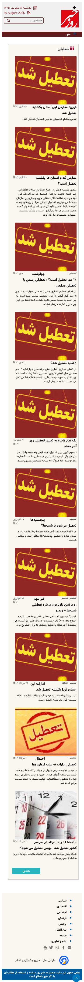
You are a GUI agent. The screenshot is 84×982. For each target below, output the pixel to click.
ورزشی (63, 924)
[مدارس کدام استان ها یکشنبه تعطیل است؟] (45, 151)
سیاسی (63, 901)
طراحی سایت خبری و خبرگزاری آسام (35, 960)
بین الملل (62, 930)
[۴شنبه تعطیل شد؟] (45, 336)
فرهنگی (63, 918)
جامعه (64, 936)
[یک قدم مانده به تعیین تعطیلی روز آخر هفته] (45, 413)
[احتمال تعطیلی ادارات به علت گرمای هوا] (45, 732)
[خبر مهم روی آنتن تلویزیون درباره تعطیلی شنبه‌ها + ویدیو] (45, 572)
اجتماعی (62, 912)
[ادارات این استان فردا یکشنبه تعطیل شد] (45, 657)
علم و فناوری (59, 941)
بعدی (26, 871)
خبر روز (40, 973)
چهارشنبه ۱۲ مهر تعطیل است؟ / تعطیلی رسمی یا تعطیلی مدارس (50, 280)
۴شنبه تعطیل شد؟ (63, 363)
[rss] (28, 13)
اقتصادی (62, 907)
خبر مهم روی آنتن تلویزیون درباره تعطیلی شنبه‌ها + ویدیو (54, 605)
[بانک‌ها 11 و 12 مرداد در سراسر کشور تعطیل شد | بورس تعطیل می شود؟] (45, 815)
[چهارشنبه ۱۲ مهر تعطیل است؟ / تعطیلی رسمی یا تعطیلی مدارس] (45, 247)
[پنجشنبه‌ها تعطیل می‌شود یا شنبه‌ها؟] (45, 492)
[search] (8, 21)
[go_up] (76, 978)
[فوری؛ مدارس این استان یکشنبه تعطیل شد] (45, 80)
